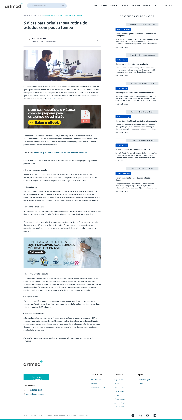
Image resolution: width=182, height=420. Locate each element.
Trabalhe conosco (98, 387)
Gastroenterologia (123, 29)
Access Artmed (121, 407)
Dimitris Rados (123, 47)
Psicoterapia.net (121, 399)
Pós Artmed (119, 391)
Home (26, 15)
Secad (117, 395)
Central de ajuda (144, 380)
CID (155, 6)
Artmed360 (119, 387)
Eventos (124, 6)
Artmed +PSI (120, 403)
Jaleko (117, 384)
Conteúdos (35, 15)
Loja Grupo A (120, 380)
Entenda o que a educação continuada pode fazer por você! (60, 152)
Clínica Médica (122, 60)
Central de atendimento (36, 378)
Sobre (94, 6)
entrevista (50, 98)
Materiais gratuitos (141, 6)
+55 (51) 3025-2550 (34, 390)
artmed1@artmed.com (35, 394)
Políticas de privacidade (56, 416)
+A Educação (96, 380)
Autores (141, 384)
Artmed (94, 384)
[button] (170, 5)
